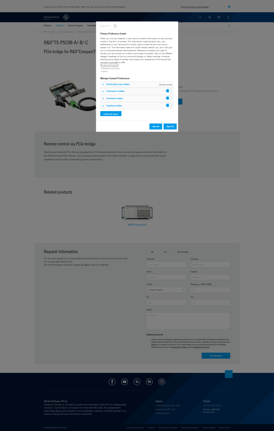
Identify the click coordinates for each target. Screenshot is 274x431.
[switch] (169, 91)
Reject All (170, 126)
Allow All (155, 126)
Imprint (104, 71)
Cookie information (109, 65)
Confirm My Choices (110, 114)
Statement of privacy (110, 68)
